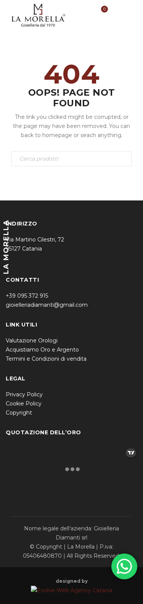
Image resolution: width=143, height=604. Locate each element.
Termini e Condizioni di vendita (46, 358)
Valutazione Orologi (32, 340)
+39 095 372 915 (27, 295)
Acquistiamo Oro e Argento (42, 349)
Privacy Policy (24, 394)
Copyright (19, 412)
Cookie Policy (24, 403)
